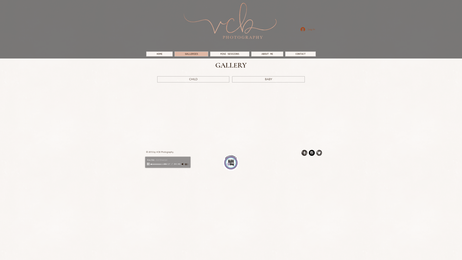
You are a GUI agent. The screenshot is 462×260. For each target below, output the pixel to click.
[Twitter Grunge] (319, 153)
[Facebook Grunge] (304, 153)
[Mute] (183, 164)
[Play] (148, 164)
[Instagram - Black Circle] (312, 153)
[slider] (187, 164)
